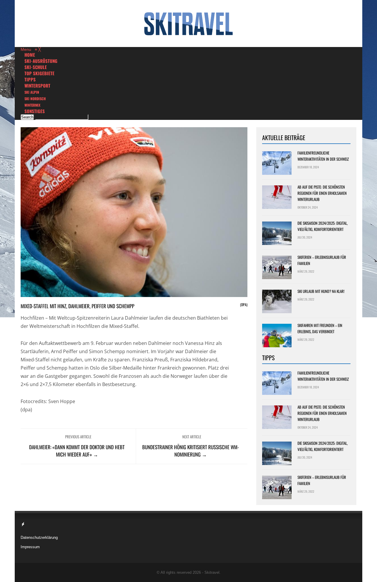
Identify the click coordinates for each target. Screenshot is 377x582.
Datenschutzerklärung (39, 537)
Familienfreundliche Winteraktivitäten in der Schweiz (323, 156)
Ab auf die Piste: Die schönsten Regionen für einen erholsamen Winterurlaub (322, 193)
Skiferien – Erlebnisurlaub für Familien (321, 260)
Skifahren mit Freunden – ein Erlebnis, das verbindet (319, 328)
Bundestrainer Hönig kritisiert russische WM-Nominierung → (190, 450)
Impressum (30, 547)
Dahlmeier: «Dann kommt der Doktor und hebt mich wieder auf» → (77, 450)
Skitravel (211, 572)
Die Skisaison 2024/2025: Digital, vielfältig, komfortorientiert (322, 226)
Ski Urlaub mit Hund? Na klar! (321, 291)
